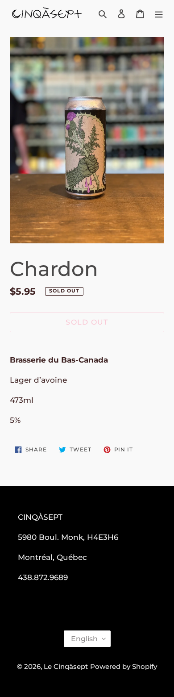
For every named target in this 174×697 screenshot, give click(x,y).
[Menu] (158, 13)
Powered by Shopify (123, 666)
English (84, 638)
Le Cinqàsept (66, 666)
